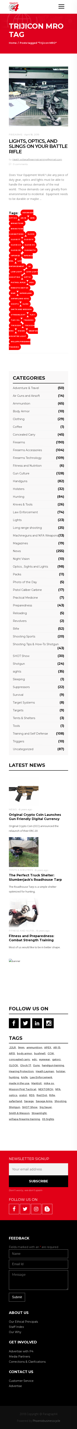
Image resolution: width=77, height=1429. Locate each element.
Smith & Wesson (19, 1113)
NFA (57, 1089)
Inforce (15, 256)
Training (28, 320)
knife (24, 1077)
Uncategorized (23, 749)
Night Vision (21, 559)
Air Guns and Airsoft (26, 396)
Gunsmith (30, 250)
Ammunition (21, 403)
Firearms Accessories (27, 450)
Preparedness (22, 605)
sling (26, 304)
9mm (21, 1047)
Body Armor (21, 411)
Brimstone (17, 223)
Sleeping (19, 679)
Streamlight (18, 315)
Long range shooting (27, 528)
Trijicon (16, 325)
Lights (17, 520)
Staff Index (16, 1327)
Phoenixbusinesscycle (46, 1421)
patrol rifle (18, 282)
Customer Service (21, 1381)
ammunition (34, 1047)
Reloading (20, 613)
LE (29, 266)
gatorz (56, 1059)
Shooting (60, 1101)
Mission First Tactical (22, 1089)
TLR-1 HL (15, 320)
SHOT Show (21, 656)
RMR (13, 293)
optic (27, 277)
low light (16, 272)
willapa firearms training (19, 344)
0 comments (20, 164)
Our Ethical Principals (23, 1321)
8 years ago (25, 809)
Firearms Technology (27, 458)
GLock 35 (16, 250)
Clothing (18, 419)
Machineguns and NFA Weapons (35, 535)
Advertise (15, 1386)
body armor (24, 1053)
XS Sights (48, 1119)
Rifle (16, 628)
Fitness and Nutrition (27, 465)
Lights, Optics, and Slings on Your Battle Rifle (38, 146)
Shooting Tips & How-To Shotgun (36, 644)
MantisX (36, 1083)
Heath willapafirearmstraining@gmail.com (37, 159)
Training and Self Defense (30, 733)
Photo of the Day (25, 582)
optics (13, 1095)
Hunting (18, 496)
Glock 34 (30, 245)
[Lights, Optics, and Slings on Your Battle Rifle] (38, 96)
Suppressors (21, 687)
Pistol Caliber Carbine (27, 590)
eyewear (44, 1059)
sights (15, 304)
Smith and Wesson (21, 309)
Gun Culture (21, 473)
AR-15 (23, 218)
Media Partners (19, 1356)
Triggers (18, 741)
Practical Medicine (25, 597)
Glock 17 (15, 239)
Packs (17, 574)
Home (13, 42)
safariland (26, 293)
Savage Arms (44, 1101)
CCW (51, 1053)
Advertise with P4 (21, 1351)
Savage (29, 1101)
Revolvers (19, 621)
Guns (36, 1065)
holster (60, 1071)
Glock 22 (16, 245)
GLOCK (31, 234)
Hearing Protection (21, 1071)
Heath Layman (45, 1071)
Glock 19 (28, 239)
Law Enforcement (16, 263)
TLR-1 (32, 315)
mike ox (49, 1083)
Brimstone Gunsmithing (16, 231)
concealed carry (19, 1059)
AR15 (32, 218)
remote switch (19, 288)
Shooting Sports (24, 636)
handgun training (53, 1065)
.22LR (12, 1047)
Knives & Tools (22, 504)
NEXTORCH (45, 1089)
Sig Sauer (45, 1107)
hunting (14, 1077)
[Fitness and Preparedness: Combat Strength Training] (23, 912)
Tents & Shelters (24, 718)
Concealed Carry (24, 434)
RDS (31, 282)
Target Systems (24, 702)
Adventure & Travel (26, 388)
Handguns (20, 481)
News (17, 551)
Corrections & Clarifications (27, 1362)
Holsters (18, 489)
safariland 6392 (20, 299)
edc (34, 1059)
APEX (47, 1047)
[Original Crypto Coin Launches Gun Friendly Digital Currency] (23, 791)
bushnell (39, 1053)
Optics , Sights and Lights (30, 566)
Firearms (15, 134)
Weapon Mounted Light (23, 333)
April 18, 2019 (31, 134)
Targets (18, 710)
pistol (23, 1095)
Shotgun (19, 664)
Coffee (17, 427)
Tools (16, 726)
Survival (18, 695)
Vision (21, 331)
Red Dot (42, 1095)
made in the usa (19, 1083)
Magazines (20, 543)
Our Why (15, 1332)
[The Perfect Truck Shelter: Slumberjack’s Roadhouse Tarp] (23, 851)
